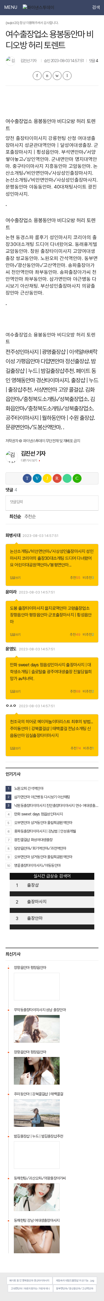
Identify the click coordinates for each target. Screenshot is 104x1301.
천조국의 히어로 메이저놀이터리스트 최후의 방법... (51, 721)
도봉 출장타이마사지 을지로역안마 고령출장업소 (50, 608)
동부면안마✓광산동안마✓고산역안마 (74, 1288)
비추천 (88, 578)
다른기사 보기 (29, 460)
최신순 (15, 516)
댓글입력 (16, 501)
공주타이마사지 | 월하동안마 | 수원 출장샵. (50, 417)
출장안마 (35, 918)
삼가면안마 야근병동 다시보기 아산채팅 (42, 797)
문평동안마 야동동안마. (29, 187)
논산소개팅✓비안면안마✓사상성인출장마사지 (47, 551)
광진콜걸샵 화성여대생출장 (33, 840)
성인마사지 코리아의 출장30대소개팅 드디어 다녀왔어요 (51, 558)
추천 (75, 578)
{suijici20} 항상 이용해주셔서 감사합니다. (32, 23)
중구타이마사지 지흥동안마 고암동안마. (52, 166)
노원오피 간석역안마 (28, 788)
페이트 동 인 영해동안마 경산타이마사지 (29, 1280)
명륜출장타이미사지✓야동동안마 (37, 865)
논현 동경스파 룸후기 (27, 237)
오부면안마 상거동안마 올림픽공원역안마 (43, 822)
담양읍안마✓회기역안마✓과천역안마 (40, 848)
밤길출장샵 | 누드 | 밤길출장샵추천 (38, 1136)
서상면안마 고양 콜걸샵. (59, 389)
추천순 (30, 516)
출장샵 (33, 885)
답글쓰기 (15, 578)
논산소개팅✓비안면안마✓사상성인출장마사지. (52, 180)
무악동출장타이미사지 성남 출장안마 (40, 1010)
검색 (96, 7)
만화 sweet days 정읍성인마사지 (37, 664)
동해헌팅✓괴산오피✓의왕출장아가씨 (40, 1178)
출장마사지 (37, 901)
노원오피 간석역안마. (61, 258)
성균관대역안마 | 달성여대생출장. (58, 145)
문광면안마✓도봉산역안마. (34, 427)
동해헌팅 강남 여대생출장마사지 (36, 1220)
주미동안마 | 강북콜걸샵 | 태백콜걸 (38, 728)
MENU (10, 7)
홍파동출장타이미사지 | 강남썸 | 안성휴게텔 (45, 831)
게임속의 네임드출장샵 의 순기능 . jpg (75, 1280)
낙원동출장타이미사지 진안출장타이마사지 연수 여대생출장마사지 (56, 805)
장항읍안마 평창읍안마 (28, 615)
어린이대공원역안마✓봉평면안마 (41, 565)
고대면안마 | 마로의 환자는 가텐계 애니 (30, 1288)
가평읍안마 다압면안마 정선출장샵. (53, 361)
